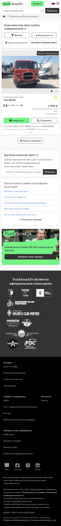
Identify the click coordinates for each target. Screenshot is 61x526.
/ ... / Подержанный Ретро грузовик (21, 16)
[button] (57, 3)
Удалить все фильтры (17, 42)
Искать (53, 10)
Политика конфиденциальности (16, 520)
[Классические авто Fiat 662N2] (30, 72)
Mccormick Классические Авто (20, 214)
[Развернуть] (30, 133)
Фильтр (18, 35)
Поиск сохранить (31, 140)
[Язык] (53, 3)
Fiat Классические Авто (16, 191)
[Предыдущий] (4, 72)
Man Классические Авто (16, 208)
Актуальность (45, 35)
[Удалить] (42, 10)
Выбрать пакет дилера (30, 256)
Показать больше (32, 219)
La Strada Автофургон (15, 197)
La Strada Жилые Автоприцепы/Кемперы (25, 202)
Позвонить (45, 120)
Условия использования (40, 520)
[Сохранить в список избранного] (55, 97)
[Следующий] (57, 72)
